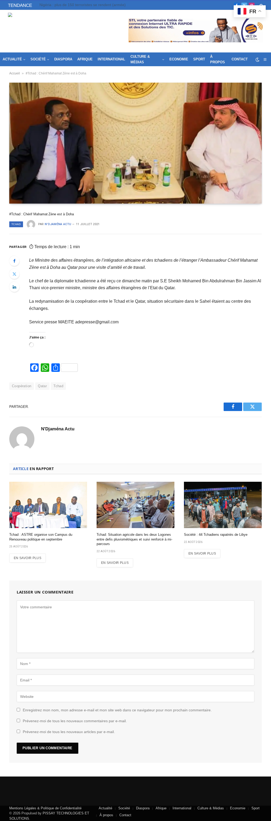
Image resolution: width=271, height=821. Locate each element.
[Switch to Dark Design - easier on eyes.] (257, 59)
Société (38, 59)
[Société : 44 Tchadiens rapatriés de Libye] (223, 505)
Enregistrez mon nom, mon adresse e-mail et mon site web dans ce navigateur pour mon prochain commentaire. (117, 710)
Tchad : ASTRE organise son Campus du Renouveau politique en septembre (92, 5)
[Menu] (265, 59)
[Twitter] (14, 274)
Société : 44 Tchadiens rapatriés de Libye (215, 535)
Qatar (42, 386)
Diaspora (63, 59)
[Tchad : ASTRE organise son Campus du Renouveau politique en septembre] (48, 505)
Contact (240, 59)
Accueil (14, 73)
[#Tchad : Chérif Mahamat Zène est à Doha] (135, 143)
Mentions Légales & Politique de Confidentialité (45, 808)
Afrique (85, 59)
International (111, 59)
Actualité (12, 59)
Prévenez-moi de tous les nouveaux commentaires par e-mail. (75, 721)
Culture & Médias (140, 59)
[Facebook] (14, 261)
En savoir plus (27, 558)
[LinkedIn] (14, 287)
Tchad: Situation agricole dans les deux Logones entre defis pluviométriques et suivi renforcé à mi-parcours (134, 539)
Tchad (16, 224)
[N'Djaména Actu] (46, 31)
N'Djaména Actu (58, 224)
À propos (217, 59)
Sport (199, 59)
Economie (178, 59)
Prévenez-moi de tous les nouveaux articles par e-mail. (69, 732)
